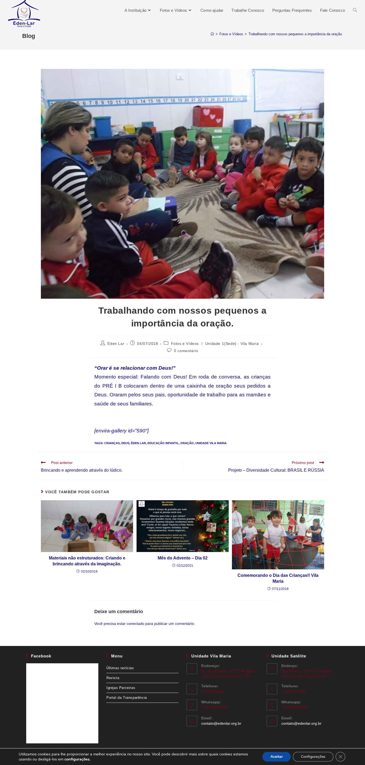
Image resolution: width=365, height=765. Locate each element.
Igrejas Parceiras (120, 688)
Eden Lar (115, 343)
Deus (125, 443)
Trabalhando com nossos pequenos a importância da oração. (295, 34)
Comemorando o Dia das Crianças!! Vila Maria (278, 578)
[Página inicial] (212, 34)
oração (187, 443)
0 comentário (186, 351)
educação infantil (163, 443)
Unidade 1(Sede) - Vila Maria (232, 343)
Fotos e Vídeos (185, 343)
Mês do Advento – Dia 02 (183, 558)
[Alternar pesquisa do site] (355, 10)
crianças (112, 443)
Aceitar (276, 756)
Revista (112, 678)
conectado (135, 623)
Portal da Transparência (126, 698)
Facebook (41, 656)
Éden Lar (138, 443)
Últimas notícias (120, 668)
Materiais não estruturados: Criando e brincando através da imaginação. (87, 561)
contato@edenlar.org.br (221, 723)
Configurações (313, 756)
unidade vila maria (211, 443)
